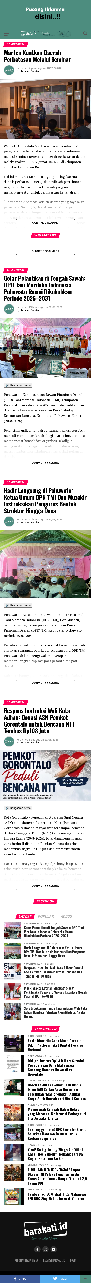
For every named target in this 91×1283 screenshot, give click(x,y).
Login (73, 1260)
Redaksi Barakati (30, 71)
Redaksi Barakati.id (54, 1260)
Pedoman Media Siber (26, 1260)
